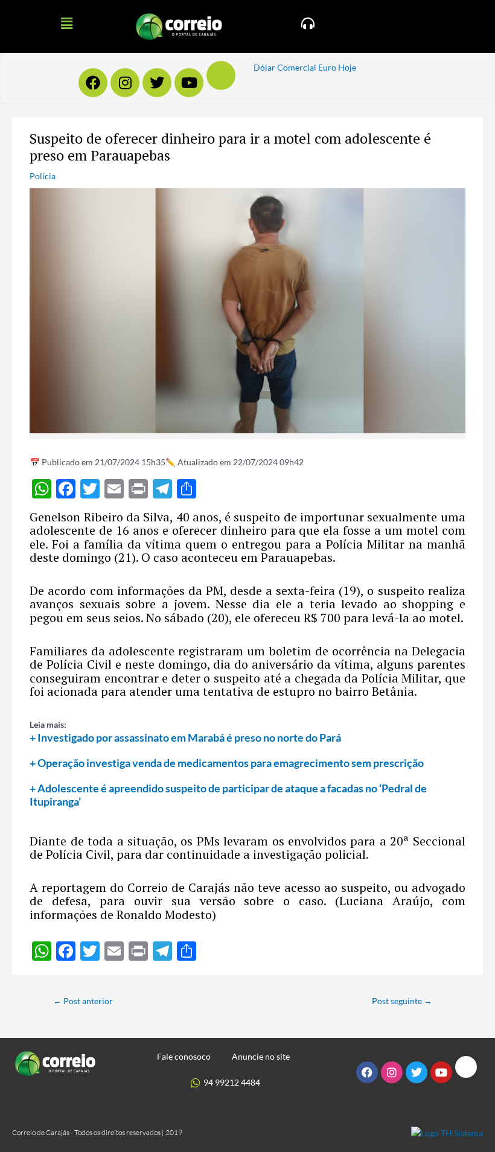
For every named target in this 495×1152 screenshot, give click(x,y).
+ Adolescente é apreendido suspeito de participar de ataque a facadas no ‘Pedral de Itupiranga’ (228, 794)
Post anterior (83, 1001)
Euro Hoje (337, 67)
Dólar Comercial (285, 67)
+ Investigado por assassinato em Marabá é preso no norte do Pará (185, 737)
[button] (66, 23)
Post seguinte (402, 1001)
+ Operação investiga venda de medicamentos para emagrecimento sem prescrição (227, 762)
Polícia (43, 176)
